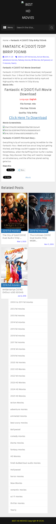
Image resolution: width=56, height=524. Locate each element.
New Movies (16, 483)
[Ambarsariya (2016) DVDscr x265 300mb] (14, 266)
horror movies (17, 476)
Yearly (13, 63)
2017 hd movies (17, 342)
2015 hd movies (17, 329)
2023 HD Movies (18, 382)
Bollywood (15, 429)
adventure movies (10, 60)
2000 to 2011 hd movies (27, 57)
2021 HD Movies (17, 369)
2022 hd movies (17, 376)
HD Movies (35, 60)
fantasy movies (24, 60)
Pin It (28, 177)
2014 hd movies (17, 322)
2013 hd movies (17, 315)
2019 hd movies (38, 230)
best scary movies (19, 423)
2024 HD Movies (18, 389)
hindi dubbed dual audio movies (25, 463)
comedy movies (17, 436)
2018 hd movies (11, 230)
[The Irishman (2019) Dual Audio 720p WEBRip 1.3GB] (42, 212)
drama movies (17, 443)
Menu (10, 27)
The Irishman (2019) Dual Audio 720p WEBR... (40, 238)
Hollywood (45, 60)
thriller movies (17, 503)
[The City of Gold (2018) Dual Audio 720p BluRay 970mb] (14, 212)
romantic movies (18, 490)
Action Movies (43, 57)
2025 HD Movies (18, 396)
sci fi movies (16, 496)
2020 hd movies (18, 362)
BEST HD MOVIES (19, 521)
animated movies (18, 416)
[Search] (52, 27)
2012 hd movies (17, 309)
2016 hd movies (11, 285)
